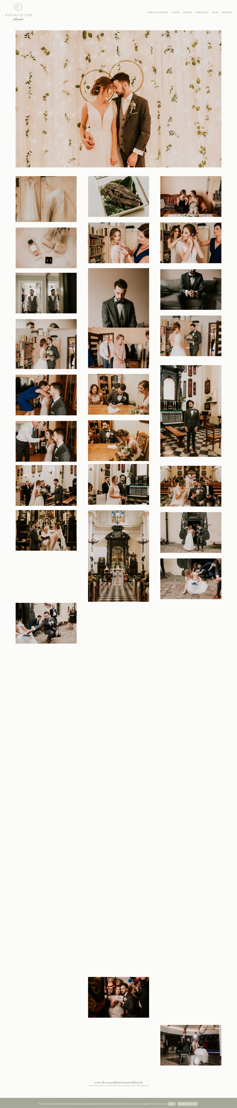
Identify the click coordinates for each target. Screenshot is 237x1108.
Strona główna (157, 12)
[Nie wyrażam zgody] (233, 1104)
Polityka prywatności (188, 1104)
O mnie (175, 12)
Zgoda (171, 1104)
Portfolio (202, 12)
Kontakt (227, 12)
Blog (215, 12)
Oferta (187, 12)
